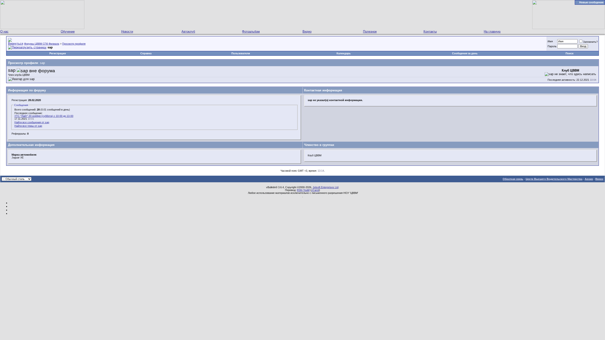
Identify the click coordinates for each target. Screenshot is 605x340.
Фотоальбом (251, 31)
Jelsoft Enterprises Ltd (325, 187)
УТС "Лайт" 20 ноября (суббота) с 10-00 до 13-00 (43, 116)
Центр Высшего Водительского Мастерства (554, 179)
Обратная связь (513, 179)
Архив (589, 179)
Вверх (599, 179)
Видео (306, 31)
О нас (4, 31)
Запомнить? (590, 41)
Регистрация (57, 53)
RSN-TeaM (303, 190)
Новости (127, 31)
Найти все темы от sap (28, 125)
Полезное (370, 31)
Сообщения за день (465, 53)
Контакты (430, 31)
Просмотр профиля (74, 43)
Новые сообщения (591, 2)
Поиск (570, 53)
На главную (492, 31)
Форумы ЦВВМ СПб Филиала (41, 43)
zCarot (315, 190)
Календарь (344, 53)
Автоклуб (188, 31)
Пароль (552, 46)
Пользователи (240, 53)
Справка (145, 53)
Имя (550, 41)
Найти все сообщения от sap (31, 122)
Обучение (68, 31)
